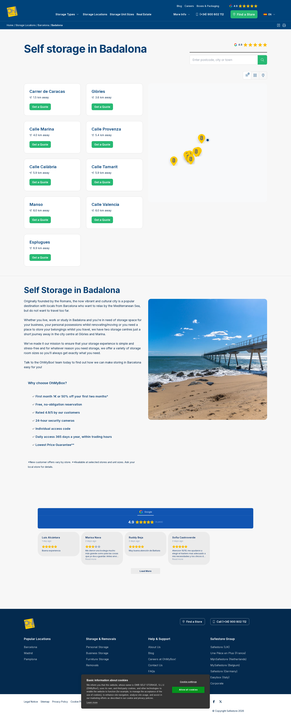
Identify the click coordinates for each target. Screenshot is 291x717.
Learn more (92, 702)
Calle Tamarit (105, 166)
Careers (189, 6)
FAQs (151, 671)
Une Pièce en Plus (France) (228, 653)
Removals (92, 665)
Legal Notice (31, 701)
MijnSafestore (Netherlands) (228, 659)
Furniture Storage (97, 659)
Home (10, 25)
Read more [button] (90, 559)
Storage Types (65, 14)
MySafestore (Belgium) (225, 665)
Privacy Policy (60, 701)
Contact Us (155, 665)
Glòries (98, 91)
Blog (179, 6)
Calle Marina (41, 129)
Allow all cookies (188, 689)
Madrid (28, 653)
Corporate (216, 683)
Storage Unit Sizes (122, 14)
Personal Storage (97, 647)
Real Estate (144, 14)
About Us (154, 647)
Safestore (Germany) (223, 671)
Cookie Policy (78, 701)
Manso (36, 204)
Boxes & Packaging (208, 6)
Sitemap (45, 701)
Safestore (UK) (220, 647)
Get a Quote (40, 106)
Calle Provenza (106, 129)
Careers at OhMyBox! (162, 659)
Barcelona (43, 25)
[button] (200, 138)
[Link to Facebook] (213, 701)
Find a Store (194, 621)
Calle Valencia (105, 204)
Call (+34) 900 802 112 (231, 621)
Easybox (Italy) (220, 677)
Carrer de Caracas (47, 91)
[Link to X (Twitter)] (220, 701)
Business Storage (97, 653)
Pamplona (30, 659)
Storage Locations (95, 14)
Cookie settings (188, 682)
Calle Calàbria (43, 166)
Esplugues (39, 242)
